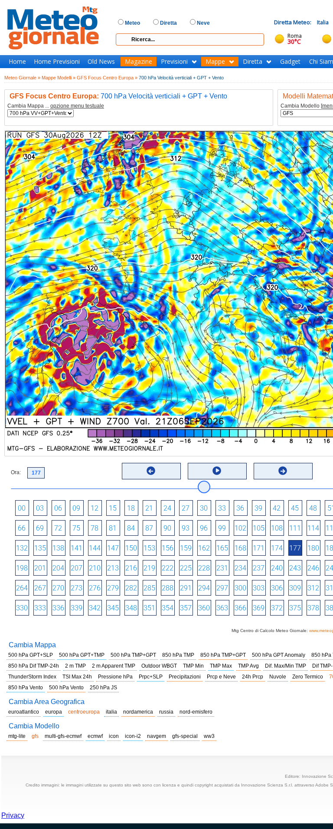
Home (17, 62)
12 (94, 508)
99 (222, 528)
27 (185, 508)
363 (222, 608)
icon (114, 736)
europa (53, 712)
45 (295, 508)
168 (240, 548)
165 (222, 548)
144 (95, 548)
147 (113, 548)
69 (40, 528)
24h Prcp (252, 677)
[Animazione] (216, 470)
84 (131, 528)
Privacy (12, 815)
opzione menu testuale (77, 106)
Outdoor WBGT (159, 666)
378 (313, 608)
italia (111, 712)
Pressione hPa (115, 677)
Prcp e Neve (221, 677)
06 (58, 508)
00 (22, 508)
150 (131, 548)
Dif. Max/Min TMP (285, 666)
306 (277, 588)
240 (277, 568)
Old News (101, 62)
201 (40, 568)
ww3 (209, 736)
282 (131, 588)
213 (113, 568)
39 (258, 508)
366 (240, 608)
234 (240, 568)
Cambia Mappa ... (55, 106)
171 (258, 548)
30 (204, 508)
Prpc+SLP (151, 677)
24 (167, 508)
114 (313, 528)
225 (186, 568)
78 (94, 528)
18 (131, 508)
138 (58, 548)
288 (167, 588)
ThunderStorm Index (32, 677)
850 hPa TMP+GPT (223, 655)
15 (113, 508)
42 (277, 508)
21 (149, 508)
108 (277, 528)
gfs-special (185, 736)
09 (76, 508)
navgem (156, 736)
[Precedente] (151, 470)
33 (222, 508)
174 (277, 548)
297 (222, 588)
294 (204, 588)
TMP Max (221, 666)
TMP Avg (248, 666)
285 (149, 588)
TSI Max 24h (77, 677)
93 (185, 528)
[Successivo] (282, 470)
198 (22, 568)
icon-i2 (133, 736)
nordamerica (138, 712)
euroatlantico (23, 712)
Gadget (290, 62)
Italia (323, 22)
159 (186, 548)
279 (113, 588)
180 (313, 548)
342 (95, 608)
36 (240, 508)
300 (240, 588)
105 (258, 528)
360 (204, 608)
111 (295, 528)
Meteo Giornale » (22, 77)
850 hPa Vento (25, 688)
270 (58, 588)
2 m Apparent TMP (113, 666)
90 (167, 528)
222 (167, 568)
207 (76, 568)
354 (167, 608)
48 (313, 508)
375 (295, 608)
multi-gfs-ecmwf (63, 736)
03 (40, 508)
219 (149, 568)
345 (113, 608)
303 (258, 588)
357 (186, 608)
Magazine (138, 62)
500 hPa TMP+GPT (133, 655)
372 (277, 608)
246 (313, 568)
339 (76, 608)
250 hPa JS (103, 688)
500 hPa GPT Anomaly (278, 655)
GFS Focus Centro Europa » (107, 77)
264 (22, 588)
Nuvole (277, 677)
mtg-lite (17, 736)
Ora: (16, 472)
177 (295, 548)
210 (95, 568)
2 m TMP (75, 666)
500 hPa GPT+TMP (81, 655)
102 (240, 528)
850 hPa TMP (178, 655)
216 (131, 568)
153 (149, 548)
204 (58, 568)
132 (22, 548)
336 (58, 608)
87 (149, 528)
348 (131, 608)
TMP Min (193, 666)
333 (40, 608)
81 (113, 528)
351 (149, 608)
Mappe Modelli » (58, 77)
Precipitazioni (185, 677)
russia (166, 712)
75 (76, 528)
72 (58, 528)
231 (222, 568)
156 (167, 548)
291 (186, 588)
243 (295, 568)
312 (313, 588)
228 (204, 568)
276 (95, 588)
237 (258, 568)
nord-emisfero (196, 712)
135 (40, 548)
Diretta (252, 62)
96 (204, 528)
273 (76, 588)
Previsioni (174, 62)
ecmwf (95, 736)
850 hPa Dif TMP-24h (33, 666)
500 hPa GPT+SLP (30, 655)
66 (22, 528)
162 (204, 548)
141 (76, 548)
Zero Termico (307, 677)
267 (40, 588)
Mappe (215, 62)
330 (22, 608)
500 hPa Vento (66, 688)
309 (295, 588)
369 (258, 608)
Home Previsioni (57, 62)
